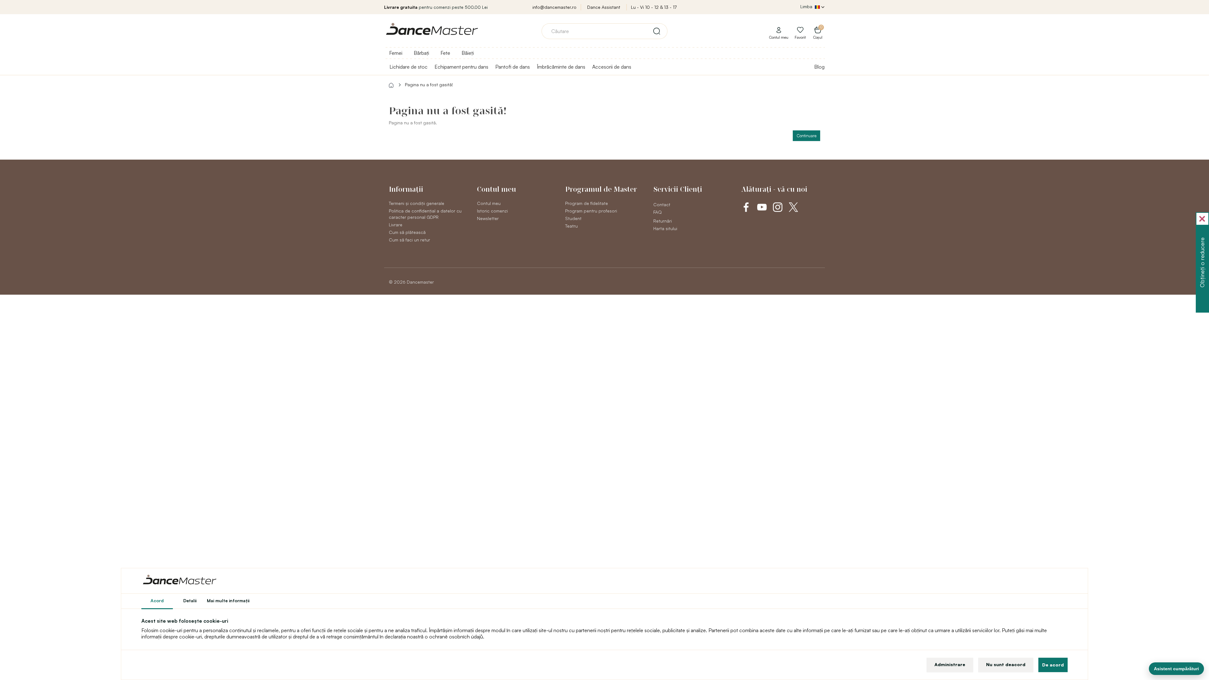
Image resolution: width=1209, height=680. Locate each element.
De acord (1053, 664)
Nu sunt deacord (1005, 664)
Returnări (662, 221)
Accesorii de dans (611, 67)
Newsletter (488, 218)
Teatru (571, 226)
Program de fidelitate (586, 203)
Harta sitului (665, 228)
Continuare (806, 135)
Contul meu (489, 203)
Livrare (395, 224)
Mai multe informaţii (228, 600)
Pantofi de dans (512, 67)
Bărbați (421, 53)
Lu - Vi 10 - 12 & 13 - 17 (654, 7)
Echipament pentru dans (461, 67)
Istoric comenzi (492, 210)
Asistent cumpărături (1176, 668)
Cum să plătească (407, 232)
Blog (819, 67)
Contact (661, 204)
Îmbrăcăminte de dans (561, 67)
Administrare (949, 664)
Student (573, 218)
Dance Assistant (603, 7)
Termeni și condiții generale (416, 203)
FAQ (657, 212)
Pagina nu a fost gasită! (429, 84)
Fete (445, 53)
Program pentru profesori (591, 210)
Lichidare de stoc (408, 67)
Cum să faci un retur (409, 239)
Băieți (468, 53)
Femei (395, 53)
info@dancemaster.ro (554, 7)
